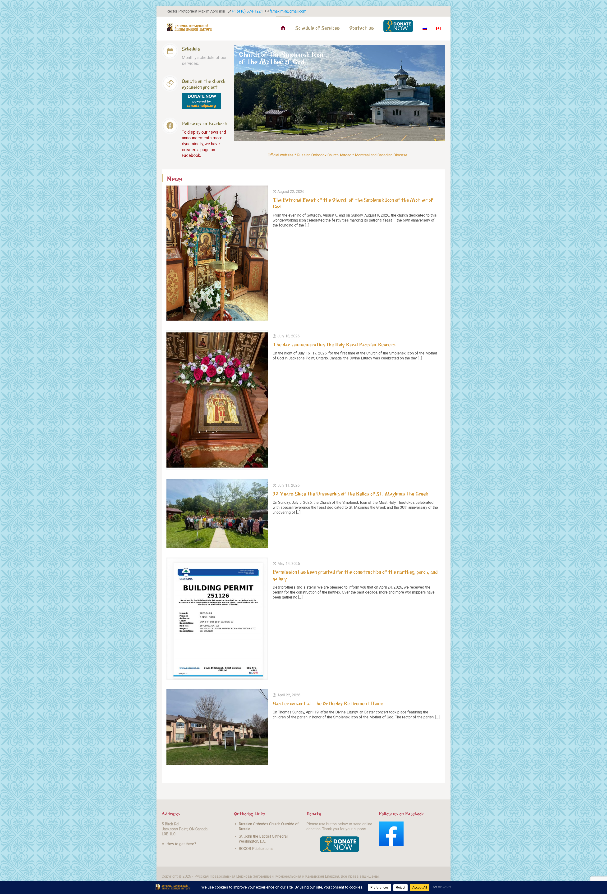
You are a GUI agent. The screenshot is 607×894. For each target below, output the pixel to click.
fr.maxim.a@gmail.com (288, 11)
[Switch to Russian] (425, 27)
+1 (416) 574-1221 (247, 11)
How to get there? (181, 844)
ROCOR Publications (256, 848)
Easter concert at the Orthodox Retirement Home (328, 703)
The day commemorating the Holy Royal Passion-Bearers (334, 344)
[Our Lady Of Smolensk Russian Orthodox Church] (189, 27)
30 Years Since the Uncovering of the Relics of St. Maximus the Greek (350, 493)
